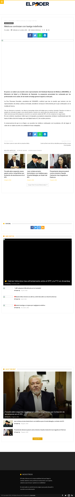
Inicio (5, 20)
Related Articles (10, 150)
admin (7, 30)
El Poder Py (8, 283)
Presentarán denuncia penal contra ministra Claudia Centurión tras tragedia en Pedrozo (59, 174)
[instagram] (39, 227)
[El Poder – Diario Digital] (37, 2)
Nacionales (11, 20)
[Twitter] (35, 227)
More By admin (22, 150)
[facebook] (30, 35)
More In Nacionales (35, 150)
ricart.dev (32, 495)
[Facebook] (32, 227)
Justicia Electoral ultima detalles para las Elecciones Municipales (56, 143)
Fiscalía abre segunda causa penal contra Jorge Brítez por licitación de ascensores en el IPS (14, 174)
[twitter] (35, 35)
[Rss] (42, 227)
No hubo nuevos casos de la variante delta (16, 142)
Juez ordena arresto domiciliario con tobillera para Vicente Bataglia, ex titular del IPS (37, 174)
